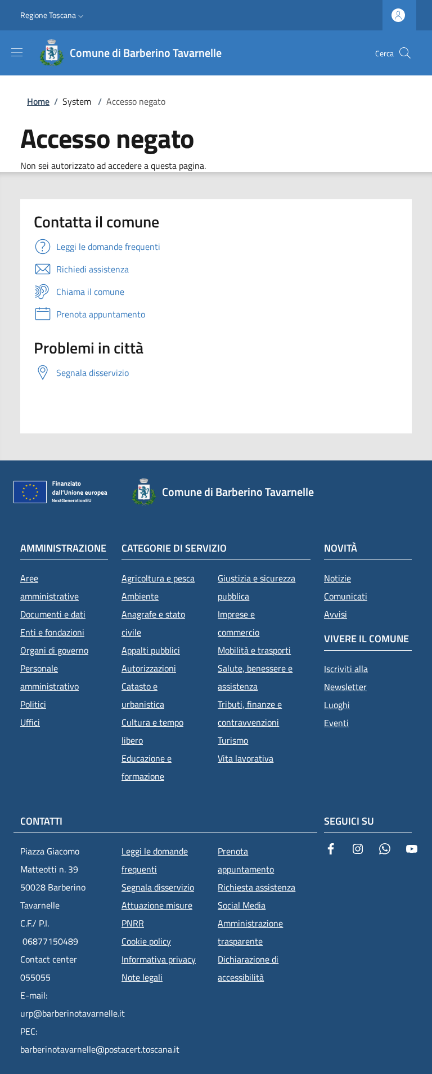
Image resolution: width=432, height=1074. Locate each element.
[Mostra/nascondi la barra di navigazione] (17, 52)
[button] (53, 15)
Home (38, 101)
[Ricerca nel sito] (405, 53)
